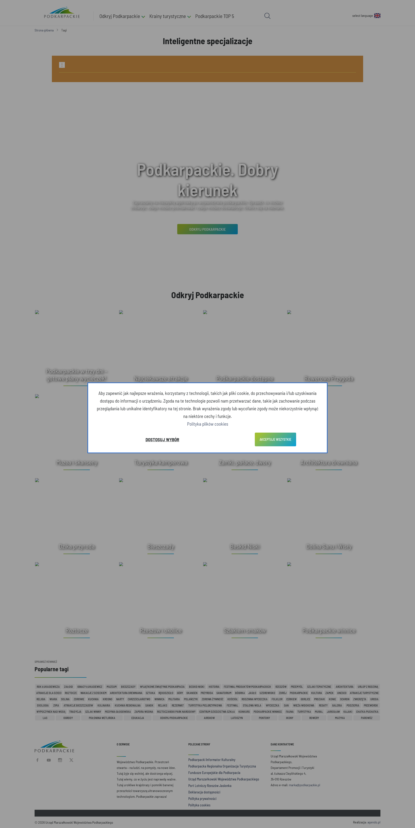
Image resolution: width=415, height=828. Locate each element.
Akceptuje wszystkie (275, 439)
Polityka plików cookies (207, 424)
